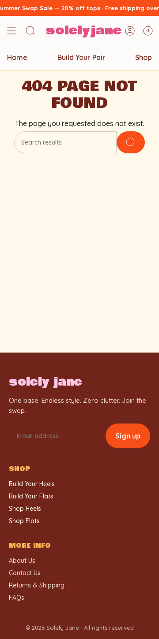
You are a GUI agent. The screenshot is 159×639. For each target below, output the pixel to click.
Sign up (127, 435)
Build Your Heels (32, 484)
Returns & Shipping (36, 585)
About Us (22, 561)
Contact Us (25, 573)
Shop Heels (25, 509)
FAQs (16, 598)
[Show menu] (11, 31)
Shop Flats (24, 521)
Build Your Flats (31, 496)
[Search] (131, 142)
